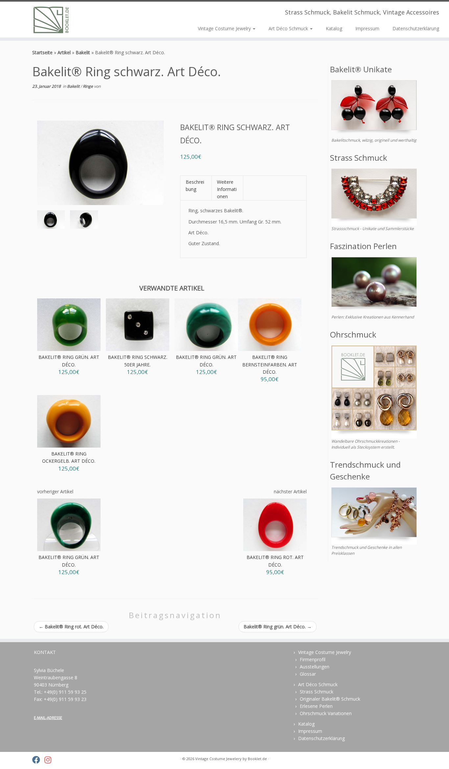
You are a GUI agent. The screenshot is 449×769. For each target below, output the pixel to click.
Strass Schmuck (316, 691)
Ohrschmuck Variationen (326, 713)
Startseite (42, 52)
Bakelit (83, 52)
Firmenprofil (312, 659)
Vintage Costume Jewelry (225, 28)
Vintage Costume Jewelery (218, 758)
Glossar (308, 674)
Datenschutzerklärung (415, 28)
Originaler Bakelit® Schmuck (330, 699)
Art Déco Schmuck (289, 28)
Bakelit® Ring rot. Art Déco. (71, 626)
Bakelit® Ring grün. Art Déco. (278, 626)
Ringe (88, 86)
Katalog (334, 28)
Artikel (64, 52)
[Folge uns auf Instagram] (50, 760)
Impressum (367, 28)
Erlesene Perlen (316, 706)
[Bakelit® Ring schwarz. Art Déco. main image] (51, 220)
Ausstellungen (314, 667)
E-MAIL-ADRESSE (48, 717)
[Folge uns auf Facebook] (38, 760)
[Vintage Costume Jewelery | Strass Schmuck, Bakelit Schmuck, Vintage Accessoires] (52, 19)
